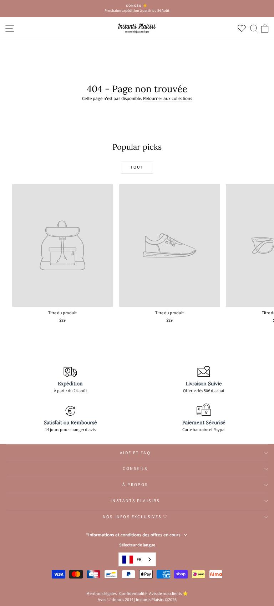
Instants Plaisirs (135, 501)
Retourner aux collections (167, 98)
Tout (137, 167)
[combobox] (137, 559)
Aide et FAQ (135, 453)
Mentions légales (101, 594)
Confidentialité (133, 594)
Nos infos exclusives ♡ (135, 517)
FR (139, 559)
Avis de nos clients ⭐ (168, 594)
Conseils (135, 469)
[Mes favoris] (243, 28)
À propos (135, 485)
